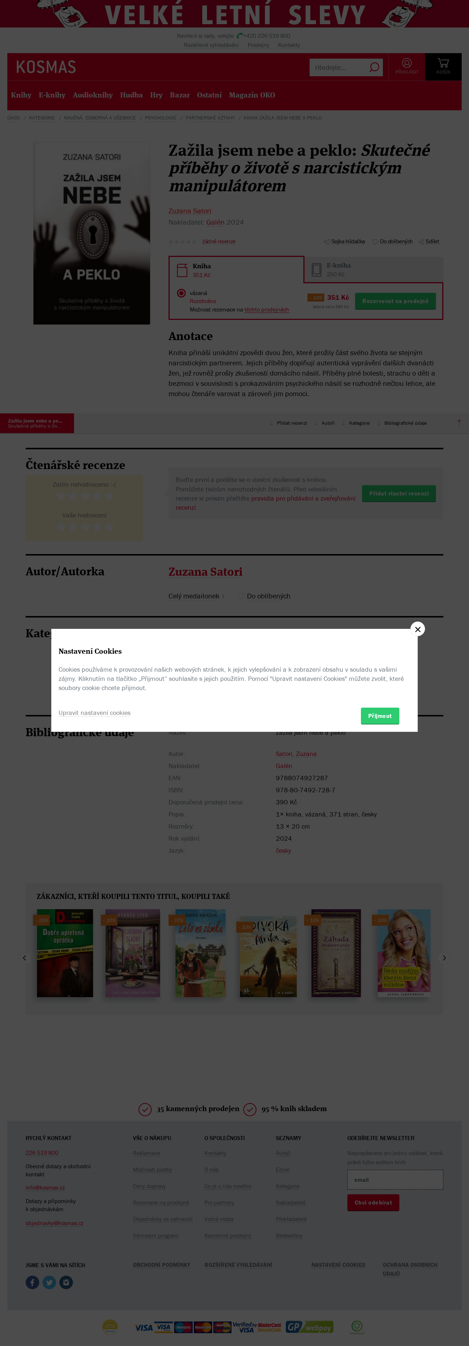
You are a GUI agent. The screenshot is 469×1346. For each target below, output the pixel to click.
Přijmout (380, 715)
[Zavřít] (417, 629)
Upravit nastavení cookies (94, 712)
